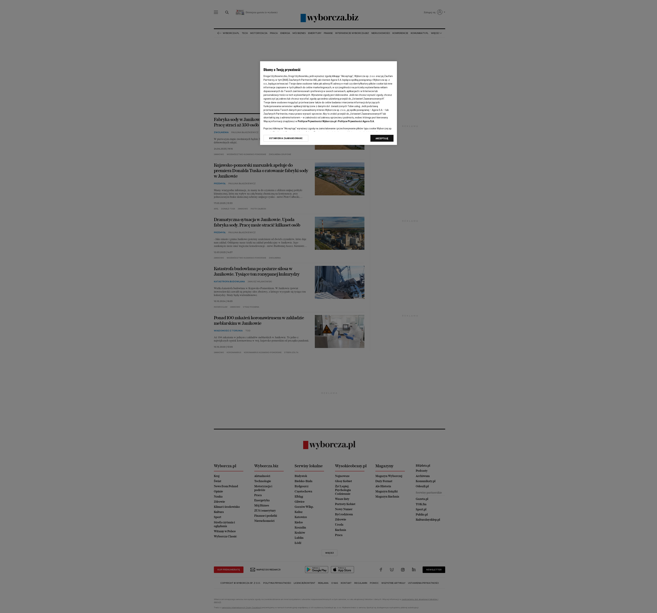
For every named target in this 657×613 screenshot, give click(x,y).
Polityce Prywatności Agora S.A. (356, 121)
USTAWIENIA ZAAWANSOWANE (285, 138)
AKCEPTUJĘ (382, 138)
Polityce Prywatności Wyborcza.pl (317, 121)
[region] (328, 103)
